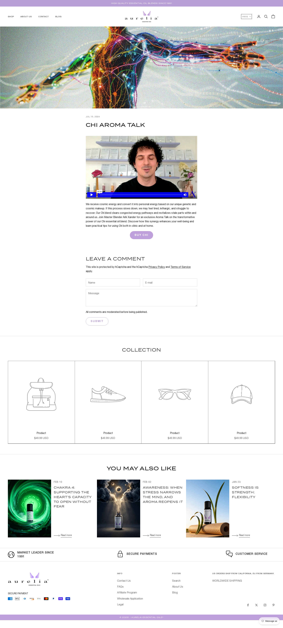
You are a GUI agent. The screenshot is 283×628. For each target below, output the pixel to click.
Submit (97, 321)
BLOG (58, 16)
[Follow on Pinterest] (273, 605)
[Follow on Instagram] (265, 605)
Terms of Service (180, 266)
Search (176, 580)
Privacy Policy (156, 266)
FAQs (120, 586)
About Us (177, 586)
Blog (175, 592)
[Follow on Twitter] (256, 605)
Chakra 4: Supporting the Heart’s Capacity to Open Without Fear (73, 496)
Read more (66, 535)
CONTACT (43, 16)
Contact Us (124, 580)
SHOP (11, 16)
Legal (120, 604)
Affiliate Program (127, 592)
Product (41, 432)
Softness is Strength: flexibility (245, 492)
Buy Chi (141, 235)
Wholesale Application (130, 598)
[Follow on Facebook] (248, 605)
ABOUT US (26, 16)
